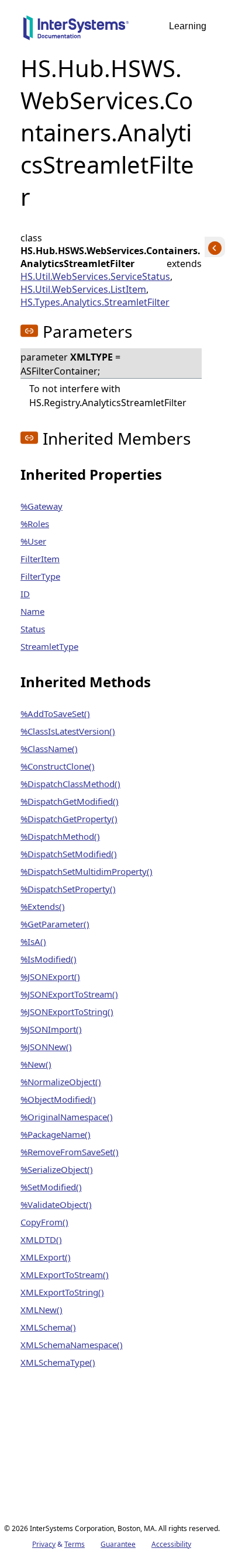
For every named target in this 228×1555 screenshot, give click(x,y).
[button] (29, 331)
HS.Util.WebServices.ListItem (83, 289)
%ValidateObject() (56, 1204)
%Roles (34, 523)
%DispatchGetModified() (69, 801)
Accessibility (171, 1544)
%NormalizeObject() (60, 1082)
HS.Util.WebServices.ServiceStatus (95, 276)
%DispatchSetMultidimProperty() (86, 871)
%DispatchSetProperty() (68, 889)
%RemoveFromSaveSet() (69, 1152)
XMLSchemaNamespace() (71, 1344)
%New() (35, 1064)
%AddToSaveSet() (55, 713)
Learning (187, 26)
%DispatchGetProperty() (69, 819)
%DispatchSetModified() (68, 854)
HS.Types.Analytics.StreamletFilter (95, 302)
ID (25, 594)
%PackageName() (55, 1134)
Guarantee (118, 1544)
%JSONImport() (51, 1029)
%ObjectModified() (58, 1099)
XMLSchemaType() (57, 1362)
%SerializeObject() (56, 1169)
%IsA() (33, 941)
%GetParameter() (54, 924)
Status (32, 629)
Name (32, 611)
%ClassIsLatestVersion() (67, 731)
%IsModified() (48, 959)
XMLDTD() (41, 1239)
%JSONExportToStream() (69, 994)
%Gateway (41, 506)
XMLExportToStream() (64, 1274)
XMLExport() (45, 1257)
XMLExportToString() (62, 1292)
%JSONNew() (46, 1046)
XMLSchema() (48, 1327)
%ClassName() (49, 748)
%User (33, 541)
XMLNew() (41, 1309)
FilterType (40, 576)
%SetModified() (51, 1187)
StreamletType (49, 646)
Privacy (44, 1544)
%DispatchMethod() (60, 836)
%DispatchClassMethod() (70, 783)
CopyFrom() (44, 1222)
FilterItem (40, 558)
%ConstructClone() (57, 766)
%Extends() (42, 906)
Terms (74, 1544)
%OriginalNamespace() (66, 1117)
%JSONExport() (50, 976)
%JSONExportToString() (66, 1011)
